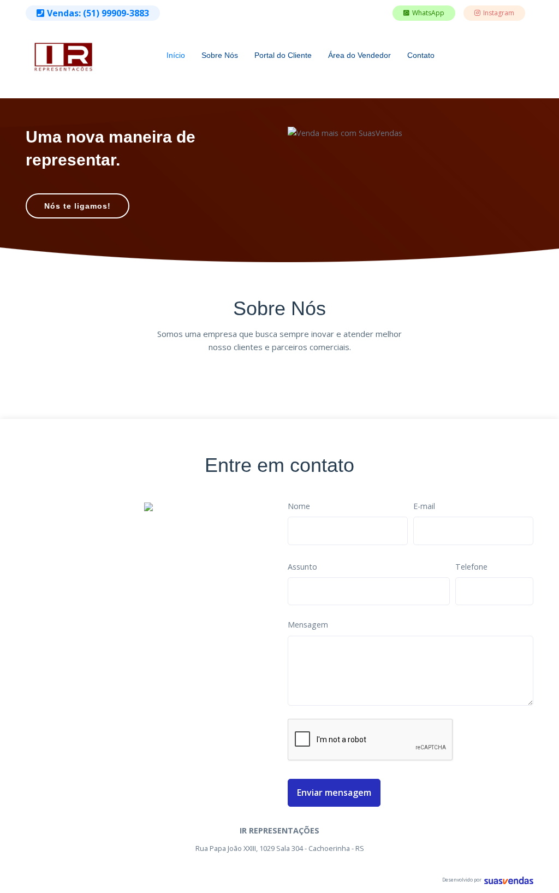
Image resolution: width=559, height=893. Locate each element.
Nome (299, 506)
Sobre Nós (219, 55)
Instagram (498, 12)
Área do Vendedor (359, 55)
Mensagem (308, 624)
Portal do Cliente (283, 55)
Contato (421, 55)
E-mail (424, 506)
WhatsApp (428, 12)
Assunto (302, 566)
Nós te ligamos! (77, 206)
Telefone (471, 566)
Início (175, 55)
